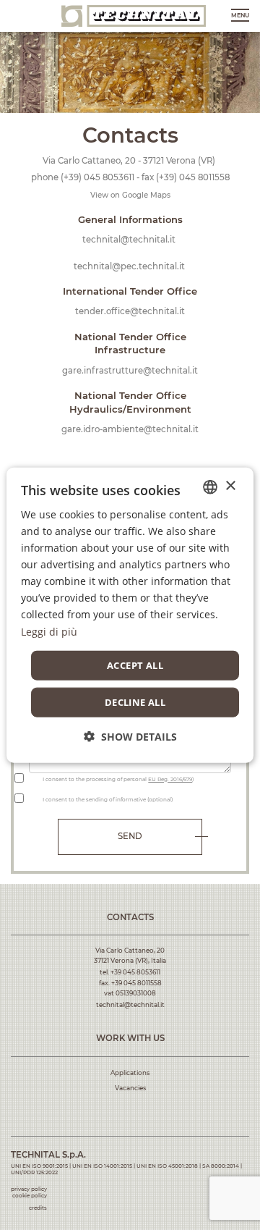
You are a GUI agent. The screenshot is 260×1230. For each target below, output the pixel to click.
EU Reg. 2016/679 (170, 779)
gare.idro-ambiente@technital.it (130, 429)
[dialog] (130, 615)
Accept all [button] (135, 664)
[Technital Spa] (133, 15)
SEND (130, 836)
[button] (130, 736)
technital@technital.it (129, 240)
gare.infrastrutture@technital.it (130, 371)
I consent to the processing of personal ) (118, 779)
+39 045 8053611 (135, 972)
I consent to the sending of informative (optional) (108, 799)
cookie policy (29, 1195)
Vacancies (130, 1088)
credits (38, 1208)
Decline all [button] (135, 702)
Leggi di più (49, 631)
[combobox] (210, 486)
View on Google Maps (130, 195)
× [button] (230, 486)
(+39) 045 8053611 (97, 177)
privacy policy (29, 1189)
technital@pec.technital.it (129, 266)
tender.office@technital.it (130, 311)
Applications (130, 1073)
